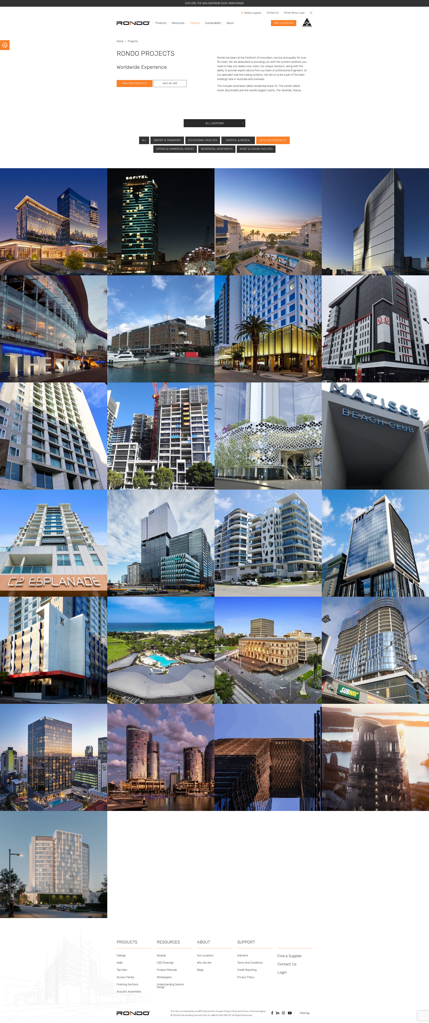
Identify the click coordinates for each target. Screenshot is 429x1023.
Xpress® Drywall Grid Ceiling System (164, 319)
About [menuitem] (230, 23)
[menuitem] (135, 23)
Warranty (242, 955)
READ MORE (10, 268)
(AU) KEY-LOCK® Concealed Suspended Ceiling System (67, 880)
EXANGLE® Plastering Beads (267, 212)
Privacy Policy (245, 977)
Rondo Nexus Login (294, 12)
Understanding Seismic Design (170, 986)
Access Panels (125, 977)
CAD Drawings (165, 962)
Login (282, 972)
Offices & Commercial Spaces (175, 148)
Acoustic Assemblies (129, 991)
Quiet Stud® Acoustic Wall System (56, 227)
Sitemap (305, 1013)
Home (120, 41)
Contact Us (273, 12)
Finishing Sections (127, 984)
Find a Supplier (290, 956)
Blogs (200, 969)
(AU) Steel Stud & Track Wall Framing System (61, 876)
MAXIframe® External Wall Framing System (167, 644)
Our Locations (205, 955)
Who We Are (170, 83)
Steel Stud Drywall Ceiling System (55, 650)
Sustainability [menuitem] (213, 23)
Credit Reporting (247, 969)
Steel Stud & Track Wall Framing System (59, 218)
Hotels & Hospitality (273, 140)
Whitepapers (164, 977)
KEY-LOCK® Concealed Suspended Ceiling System (64, 214)
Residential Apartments (217, 148)
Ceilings (121, 955)
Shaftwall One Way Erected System (56, 438)
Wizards (161, 955)
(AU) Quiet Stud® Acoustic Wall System (58, 872)
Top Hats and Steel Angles (373, 752)
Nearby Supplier (252, 13)
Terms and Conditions (250, 962)
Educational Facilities (202, 140)
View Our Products (134, 83)
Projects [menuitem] (195, 23)
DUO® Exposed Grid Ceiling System (378, 218)
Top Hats (122, 969)
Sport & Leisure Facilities (256, 148)
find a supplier (283, 23)
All (144, 140)
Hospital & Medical (238, 140)
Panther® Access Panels (50, 223)
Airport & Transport (167, 140)
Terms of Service (250, 1011)
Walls (120, 962)
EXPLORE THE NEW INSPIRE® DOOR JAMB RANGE (214, 3)
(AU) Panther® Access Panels (53, 868)
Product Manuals (167, 969)
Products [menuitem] (161, 23)
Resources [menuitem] (178, 23)
